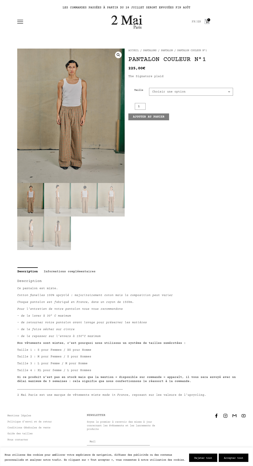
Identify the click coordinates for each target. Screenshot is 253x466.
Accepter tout (233, 458)
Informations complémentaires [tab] (70, 271)
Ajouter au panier (148, 116)
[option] (199, 21)
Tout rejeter (203, 458)
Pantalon (167, 50)
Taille (138, 90)
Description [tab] (27, 271)
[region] (126, 456)
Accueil (133, 50)
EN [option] (199, 22)
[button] (118, 55)
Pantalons (150, 50)
